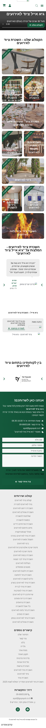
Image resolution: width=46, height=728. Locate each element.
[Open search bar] (36, 5)
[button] (42, 5)
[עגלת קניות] (4, 5)
